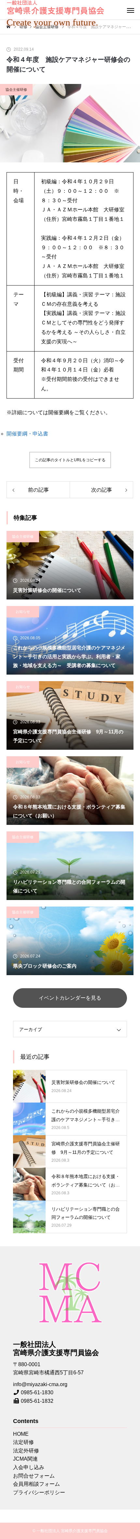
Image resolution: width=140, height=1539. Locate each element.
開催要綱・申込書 (27, 433)
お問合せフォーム (34, 1476)
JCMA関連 (25, 1459)
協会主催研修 (16, 89)
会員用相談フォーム (36, 1484)
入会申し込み (28, 1467)
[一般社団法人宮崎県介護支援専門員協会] (55, 7)
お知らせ (23, 612)
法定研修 (23, 1442)
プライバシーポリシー (39, 1492)
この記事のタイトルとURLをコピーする (70, 460)
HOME (21, 1434)
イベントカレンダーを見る (70, 998)
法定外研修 (26, 1450)
